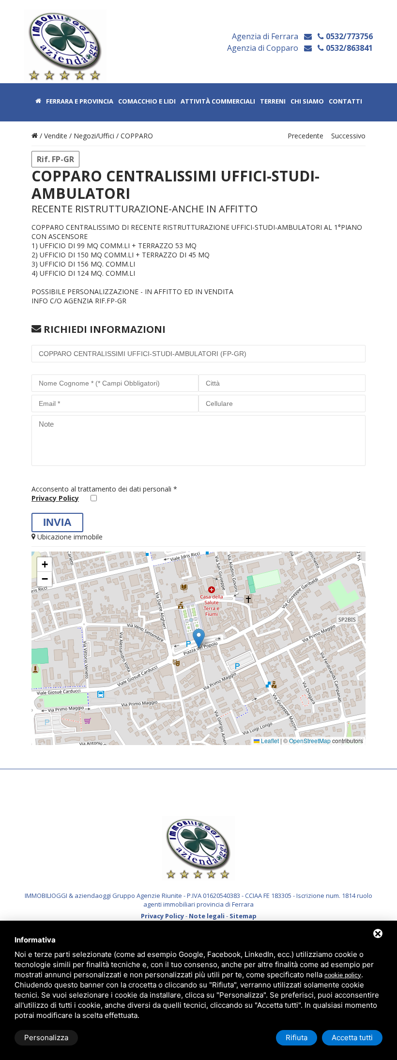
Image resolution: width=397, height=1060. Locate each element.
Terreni (273, 101)
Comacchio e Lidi (147, 101)
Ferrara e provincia (79, 101)
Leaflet (269, 740)
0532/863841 (348, 48)
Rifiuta (296, 1037)
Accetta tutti (352, 1037)
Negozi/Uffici (94, 135)
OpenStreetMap (310, 740)
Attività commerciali (218, 101)
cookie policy (342, 975)
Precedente (305, 135)
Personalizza (46, 1037)
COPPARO (137, 135)
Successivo (348, 135)
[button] (199, 638)
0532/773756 (348, 36)
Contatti (345, 101)
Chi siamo (307, 101)
